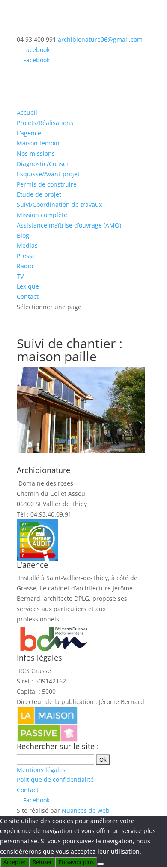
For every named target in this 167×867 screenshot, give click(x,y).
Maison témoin (38, 143)
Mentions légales (41, 770)
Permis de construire (47, 184)
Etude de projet (39, 194)
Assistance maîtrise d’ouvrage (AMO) (69, 225)
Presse (26, 256)
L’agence (29, 133)
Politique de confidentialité (55, 779)
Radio (25, 266)
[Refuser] (100, 864)
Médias (27, 245)
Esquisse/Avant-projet (48, 174)
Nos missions (36, 153)
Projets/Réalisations (45, 123)
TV (20, 276)
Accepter (14, 862)
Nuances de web (86, 810)
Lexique (28, 286)
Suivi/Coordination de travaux (59, 204)
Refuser (42, 862)
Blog (23, 235)
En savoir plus (76, 862)
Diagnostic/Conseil (43, 164)
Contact (28, 296)
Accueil (27, 112)
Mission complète (42, 215)
